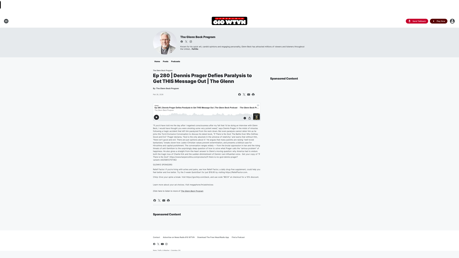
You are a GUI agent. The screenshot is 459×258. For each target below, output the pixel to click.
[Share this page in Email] (248, 94)
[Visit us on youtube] (162, 244)
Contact (156, 237)
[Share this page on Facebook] (239, 94)
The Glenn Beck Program (197, 37)
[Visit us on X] (186, 41)
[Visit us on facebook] (181, 41)
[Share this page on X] (244, 94)
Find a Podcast (238, 237)
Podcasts (175, 61)
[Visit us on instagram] (190, 41)
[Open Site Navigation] (6, 21)
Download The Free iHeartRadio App (213, 237)
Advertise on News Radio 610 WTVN (178, 237)
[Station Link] (229, 21)
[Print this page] (253, 94)
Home (157, 61)
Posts (165, 61)
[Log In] (452, 21)
